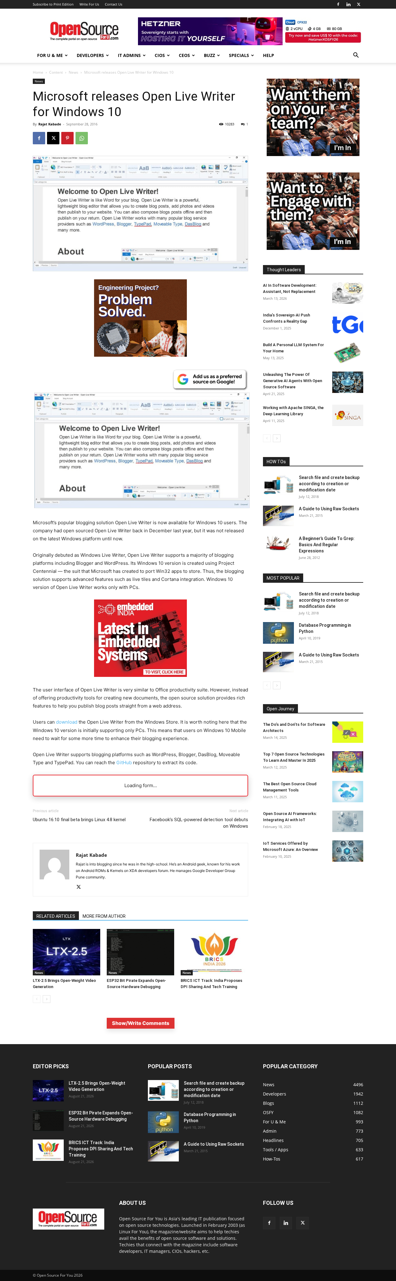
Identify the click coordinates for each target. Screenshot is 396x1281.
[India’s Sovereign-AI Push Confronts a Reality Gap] (347, 322)
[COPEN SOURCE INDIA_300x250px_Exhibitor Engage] (313, 248)
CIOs (160, 55)
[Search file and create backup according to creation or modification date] (278, 484)
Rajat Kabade (49, 124)
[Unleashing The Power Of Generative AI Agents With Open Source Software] (347, 382)
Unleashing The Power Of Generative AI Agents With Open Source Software (292, 380)
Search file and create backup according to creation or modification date (329, 483)
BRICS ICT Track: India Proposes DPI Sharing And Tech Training (101, 1148)
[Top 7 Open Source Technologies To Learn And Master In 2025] (347, 762)
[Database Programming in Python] (278, 633)
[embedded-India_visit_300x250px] (140, 682)
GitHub (124, 762)
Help (268, 55)
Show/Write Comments (140, 1023)
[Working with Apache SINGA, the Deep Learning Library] (347, 415)
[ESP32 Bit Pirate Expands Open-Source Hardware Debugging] (140, 952)
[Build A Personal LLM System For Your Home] (347, 352)
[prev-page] (37, 999)
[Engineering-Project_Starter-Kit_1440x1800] (140, 355)
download (66, 722)
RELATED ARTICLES (56, 916)
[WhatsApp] (81, 138)
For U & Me (50, 55)
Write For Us (89, 4)
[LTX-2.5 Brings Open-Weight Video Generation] (66, 952)
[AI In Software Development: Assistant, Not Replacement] (347, 293)
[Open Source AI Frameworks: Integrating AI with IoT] (347, 821)
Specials (239, 55)
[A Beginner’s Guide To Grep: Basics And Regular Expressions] (278, 543)
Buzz (209, 55)
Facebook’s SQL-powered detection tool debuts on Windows (199, 823)
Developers (90, 55)
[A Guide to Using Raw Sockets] (278, 516)
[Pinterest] (67, 138)
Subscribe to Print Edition (53, 4)
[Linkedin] (348, 4)
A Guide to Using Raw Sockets (329, 508)
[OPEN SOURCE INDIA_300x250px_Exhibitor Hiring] (313, 154)
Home (38, 72)
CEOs (184, 55)
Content (56, 72)
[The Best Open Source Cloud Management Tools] (347, 791)
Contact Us (113, 4)
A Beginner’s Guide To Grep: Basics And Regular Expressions (327, 544)
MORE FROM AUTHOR (104, 916)
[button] (355, 56)
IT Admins (129, 55)
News (73, 72)
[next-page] (46, 999)
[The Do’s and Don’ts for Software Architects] (347, 732)
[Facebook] (338, 4)
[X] (358, 4)
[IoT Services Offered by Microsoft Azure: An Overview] (347, 851)
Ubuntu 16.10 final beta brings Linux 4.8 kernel (79, 819)
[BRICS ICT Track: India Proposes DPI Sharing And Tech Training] (214, 952)
